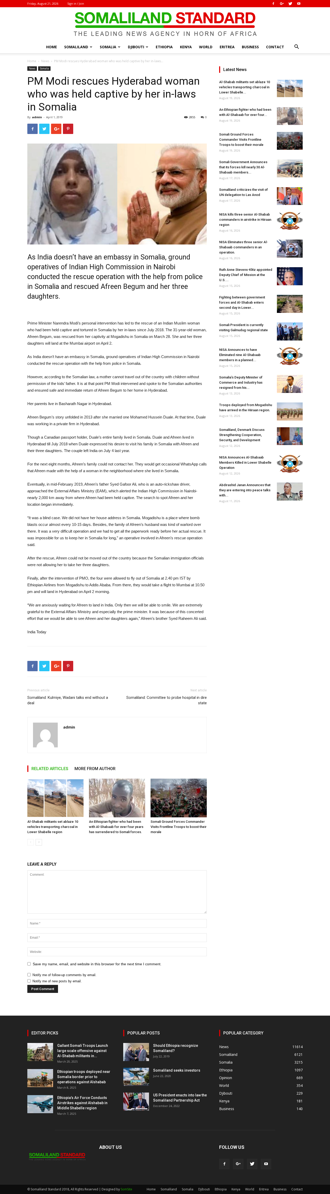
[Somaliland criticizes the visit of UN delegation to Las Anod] (290, 196)
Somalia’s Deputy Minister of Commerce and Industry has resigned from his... (240, 382)
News (45, 61)
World (205, 46)
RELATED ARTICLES (49, 768)
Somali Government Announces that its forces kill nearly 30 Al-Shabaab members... (243, 167)
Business (250, 46)
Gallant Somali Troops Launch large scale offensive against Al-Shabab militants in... (82, 1050)
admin (37, 117)
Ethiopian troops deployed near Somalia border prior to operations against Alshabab (83, 1077)
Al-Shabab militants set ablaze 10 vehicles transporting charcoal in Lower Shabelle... (244, 87)
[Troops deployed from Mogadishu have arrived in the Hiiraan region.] (290, 411)
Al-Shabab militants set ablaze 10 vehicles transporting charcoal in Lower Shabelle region (52, 827)
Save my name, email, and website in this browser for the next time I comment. (97, 964)
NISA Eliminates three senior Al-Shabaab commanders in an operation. (243, 247)
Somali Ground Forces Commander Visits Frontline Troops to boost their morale (179, 827)
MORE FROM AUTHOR (95, 768)
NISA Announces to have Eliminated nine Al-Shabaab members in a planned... (240, 355)
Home (51, 46)
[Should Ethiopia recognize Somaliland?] (136, 1052)
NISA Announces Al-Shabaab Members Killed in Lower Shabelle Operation (245, 462)
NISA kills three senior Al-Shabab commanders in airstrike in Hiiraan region (245, 219)
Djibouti (136, 46)
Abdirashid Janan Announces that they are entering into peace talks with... (244, 490)
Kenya (186, 46)
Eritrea (227, 46)
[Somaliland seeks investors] (136, 1077)
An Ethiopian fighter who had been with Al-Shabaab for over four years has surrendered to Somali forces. (116, 827)
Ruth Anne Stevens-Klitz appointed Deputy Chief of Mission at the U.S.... (245, 275)
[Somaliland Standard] (165, 24)
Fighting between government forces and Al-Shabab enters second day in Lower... (242, 302)
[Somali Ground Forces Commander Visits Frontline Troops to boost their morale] (179, 798)
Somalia (108, 46)
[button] (296, 47)
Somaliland (76, 46)
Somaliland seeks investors (176, 1070)
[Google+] (282, 3)
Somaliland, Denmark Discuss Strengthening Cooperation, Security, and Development (242, 435)
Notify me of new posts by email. (57, 981)
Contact (275, 46)
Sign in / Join (75, 3)
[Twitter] (290, 3)
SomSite (126, 1189)
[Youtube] (299, 3)
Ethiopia (164, 46)
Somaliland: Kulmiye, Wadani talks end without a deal (67, 700)
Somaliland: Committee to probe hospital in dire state (166, 700)
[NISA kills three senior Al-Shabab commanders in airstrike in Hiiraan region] (290, 221)
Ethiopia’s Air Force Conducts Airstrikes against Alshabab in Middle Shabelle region (82, 1103)
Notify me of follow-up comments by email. (64, 975)
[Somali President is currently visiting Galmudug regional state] (290, 331)
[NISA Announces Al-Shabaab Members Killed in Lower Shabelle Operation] (290, 464)
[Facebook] (273, 3)
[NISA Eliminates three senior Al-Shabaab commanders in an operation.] (290, 249)
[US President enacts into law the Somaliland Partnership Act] (136, 1102)
